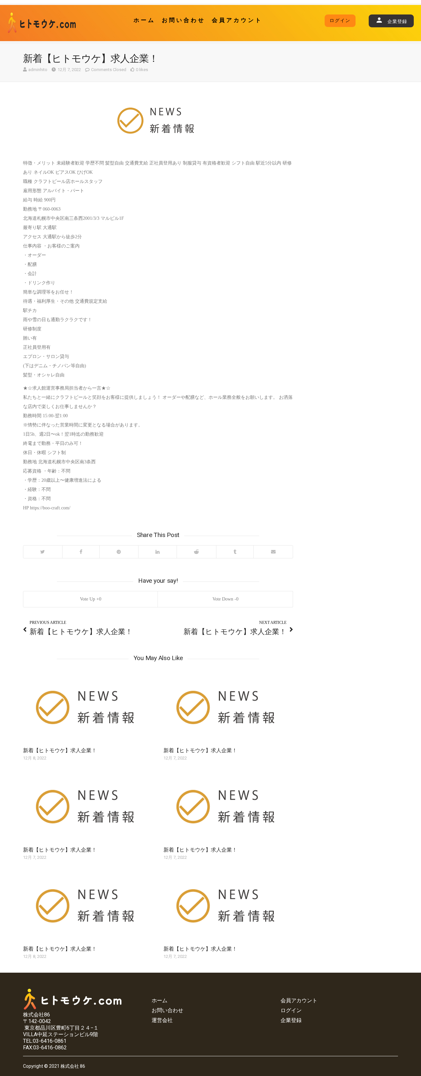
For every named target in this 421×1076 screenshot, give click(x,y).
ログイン (340, 20)
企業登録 (291, 1020)
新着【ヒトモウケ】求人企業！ (60, 750)
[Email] (273, 552)
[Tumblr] (235, 552)
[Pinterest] (118, 552)
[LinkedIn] (157, 552)
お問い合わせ (183, 20)
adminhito (37, 69)
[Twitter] (42, 552)
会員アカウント (237, 20)
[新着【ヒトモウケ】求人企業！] (88, 709)
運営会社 (162, 1020)
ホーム (144, 20)
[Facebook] (81, 552)
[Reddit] (196, 552)
